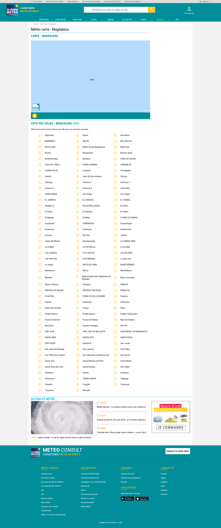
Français (164, 474)
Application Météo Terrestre (130, 493)
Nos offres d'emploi (48, 478)
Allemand (164, 494)
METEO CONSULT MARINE (54, 1)
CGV (42, 490)
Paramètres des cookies (49, 506)
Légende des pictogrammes (131, 478)
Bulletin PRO (85, 486)
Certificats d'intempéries (89, 494)
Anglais (163, 478)
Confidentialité (46, 511)
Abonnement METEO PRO (90, 478)
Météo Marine (86, 506)
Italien (163, 486)
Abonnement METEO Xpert (90, 474)
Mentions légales (47, 498)
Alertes (83, 490)
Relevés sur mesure (88, 498)
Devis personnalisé (87, 502)
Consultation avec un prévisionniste (93, 482)
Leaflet (147, 111)
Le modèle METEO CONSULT (51, 486)
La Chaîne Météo (36, 1)
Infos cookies (45, 502)
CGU (42, 494)
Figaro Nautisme (73, 1)
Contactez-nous (46, 474)
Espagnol (164, 482)
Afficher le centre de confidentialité (53, 515)
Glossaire (124, 482)
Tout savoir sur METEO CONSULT (52, 482)
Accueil (35, 24)
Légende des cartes (128, 474)
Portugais (164, 490)
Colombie (43, 24)
